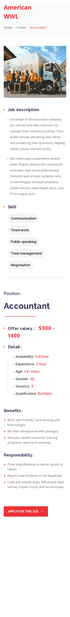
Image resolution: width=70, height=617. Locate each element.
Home (8, 27)
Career (21, 27)
